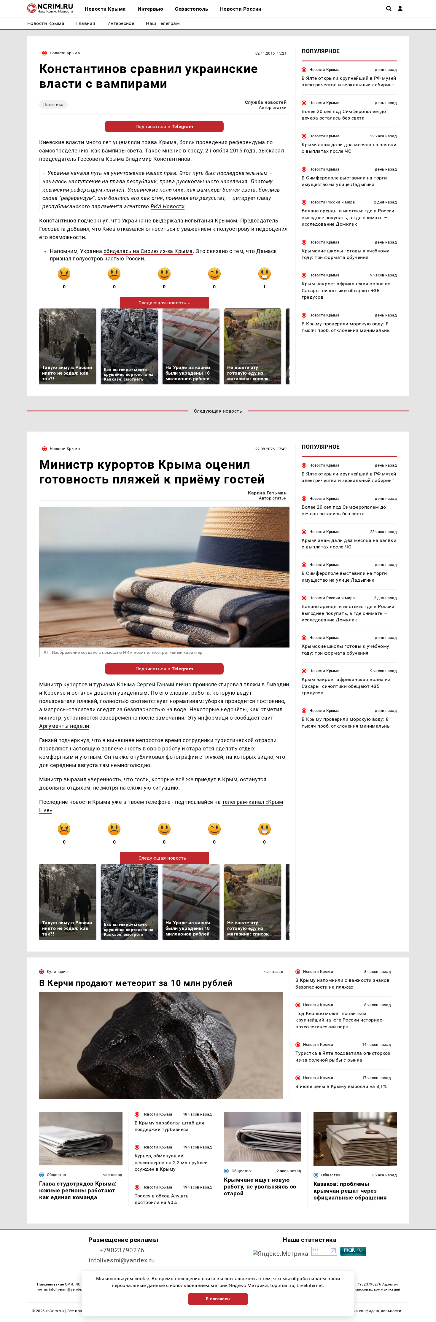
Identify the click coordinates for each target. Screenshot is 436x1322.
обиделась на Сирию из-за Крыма (148, 251)
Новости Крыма (65, 53)
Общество (56, 1175)
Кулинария (57, 971)
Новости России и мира (332, 202)
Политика (53, 104)
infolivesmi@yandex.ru (122, 1260)
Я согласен (218, 1299)
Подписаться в (164, 126)
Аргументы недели (64, 726)
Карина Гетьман (267, 493)
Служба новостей (266, 102)
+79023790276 (121, 1250)
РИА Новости (168, 206)
